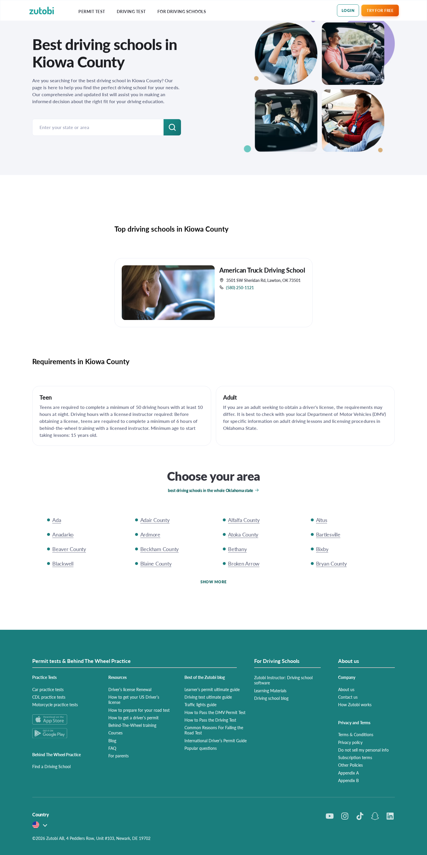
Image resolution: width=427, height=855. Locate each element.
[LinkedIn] (390, 816)
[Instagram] (344, 816)
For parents (118, 755)
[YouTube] (329, 816)
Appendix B (348, 780)
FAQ (112, 748)
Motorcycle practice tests (55, 704)
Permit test (91, 11)
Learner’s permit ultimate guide (212, 689)
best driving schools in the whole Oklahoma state (210, 490)
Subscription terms (355, 757)
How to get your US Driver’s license (133, 699)
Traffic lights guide (200, 704)
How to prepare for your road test (139, 710)
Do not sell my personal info (363, 749)
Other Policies (350, 765)
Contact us (348, 697)
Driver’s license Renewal (129, 689)
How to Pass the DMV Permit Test (214, 712)
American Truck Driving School (262, 270)
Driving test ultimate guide (208, 697)
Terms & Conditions (355, 734)
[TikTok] (360, 816)
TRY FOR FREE (380, 10)
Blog (112, 740)
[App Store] (63, 719)
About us (346, 689)
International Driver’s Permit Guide (215, 740)
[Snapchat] (375, 816)
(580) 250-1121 (240, 287)
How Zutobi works (355, 704)
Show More (213, 581)
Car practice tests (48, 689)
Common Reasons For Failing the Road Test (213, 730)
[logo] (41, 11)
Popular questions (200, 748)
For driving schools (181, 11)
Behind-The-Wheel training (132, 725)
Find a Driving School (51, 766)
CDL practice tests (48, 697)
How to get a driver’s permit (133, 717)
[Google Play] (63, 733)
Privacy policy (350, 742)
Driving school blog (271, 698)
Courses (115, 732)
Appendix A (348, 772)
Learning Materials (270, 690)
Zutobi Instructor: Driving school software (283, 680)
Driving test (131, 11)
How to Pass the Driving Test (210, 719)
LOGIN (348, 10)
